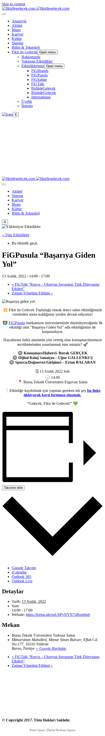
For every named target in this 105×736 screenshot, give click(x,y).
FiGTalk (37, 84)
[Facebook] (52, 123)
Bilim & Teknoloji (26, 47)
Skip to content (13, 4)
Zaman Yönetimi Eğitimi (32, 293)
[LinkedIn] (52, 692)
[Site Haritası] (52, 711)
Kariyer (17, 34)
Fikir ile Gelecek (24, 52)
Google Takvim (24, 568)
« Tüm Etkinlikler (15, 235)
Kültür (17, 39)
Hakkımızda (30, 57)
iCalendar (19, 572)
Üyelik (26, 101)
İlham (16, 30)
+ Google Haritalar (51, 648)
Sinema (17, 43)
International (41, 97)
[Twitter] (52, 132)
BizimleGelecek (43, 93)
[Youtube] (52, 151)
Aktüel (17, 25)
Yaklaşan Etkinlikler (36, 61)
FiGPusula (39, 75)
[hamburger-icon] (4, 14)
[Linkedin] (52, 142)
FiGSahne (39, 79)
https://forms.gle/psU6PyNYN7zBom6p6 (58, 615)
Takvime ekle (13, 488)
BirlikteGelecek (43, 88)
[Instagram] (52, 160)
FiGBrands (39, 71)
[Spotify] (52, 169)
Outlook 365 (21, 577)
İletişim (27, 106)
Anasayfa (19, 21)
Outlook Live (22, 581)
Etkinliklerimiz (32, 66)
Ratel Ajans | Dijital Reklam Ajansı (52, 730)
